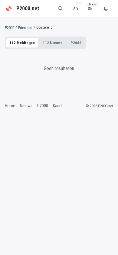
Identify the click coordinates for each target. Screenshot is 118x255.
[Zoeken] (60, 8)
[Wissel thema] (106, 8)
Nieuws (26, 105)
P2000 (9, 27)
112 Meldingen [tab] (22, 42)
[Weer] (75, 8)
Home (10, 105)
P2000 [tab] (75, 42)
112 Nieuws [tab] (53, 42)
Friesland (25, 27)
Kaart (57, 105)
